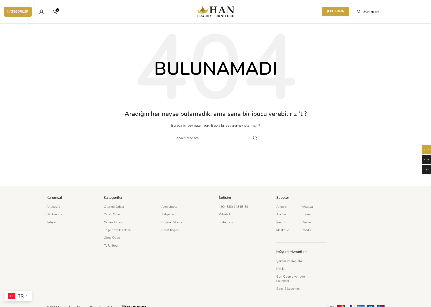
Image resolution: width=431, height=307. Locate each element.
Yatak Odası (112, 214)
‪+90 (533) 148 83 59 (233, 207)
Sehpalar (167, 214)
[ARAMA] (255, 138)
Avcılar (281, 214)
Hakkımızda (54, 214)
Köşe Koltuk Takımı (117, 230)
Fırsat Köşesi (170, 230)
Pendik (306, 230)
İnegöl (280, 222)
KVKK (280, 269)
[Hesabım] (41, 11)
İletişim (51, 222)
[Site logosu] (215, 11)
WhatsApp (226, 214)
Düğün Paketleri (172, 222)
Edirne (306, 214)
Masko (306, 222)
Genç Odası (112, 238)
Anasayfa (53, 207)
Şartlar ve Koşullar (289, 261)
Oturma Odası (114, 207)
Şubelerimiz (335, 11)
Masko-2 (282, 230)
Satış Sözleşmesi (288, 289)
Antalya (307, 207)
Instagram (226, 222)
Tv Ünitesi (111, 245)
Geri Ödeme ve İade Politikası (290, 278)
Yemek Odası (113, 222)
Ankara (281, 207)
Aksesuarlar (170, 207)
